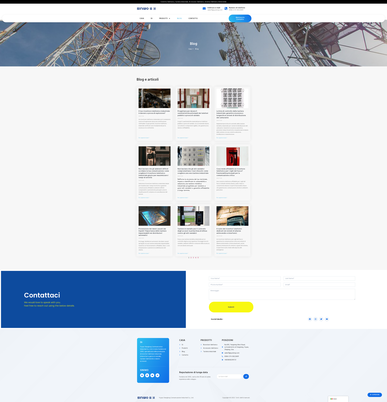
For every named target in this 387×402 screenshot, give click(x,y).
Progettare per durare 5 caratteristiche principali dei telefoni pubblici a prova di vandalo (193, 113)
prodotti (163, 18)
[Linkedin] (147, 375)
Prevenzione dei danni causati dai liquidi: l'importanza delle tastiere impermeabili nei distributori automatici (152, 232)
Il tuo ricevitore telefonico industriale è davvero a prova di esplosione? (154, 112)
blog (179, 18)
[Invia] (246, 376)
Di (151, 18)
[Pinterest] (157, 375)
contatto (193, 18)
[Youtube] (152, 375)
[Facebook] (142, 375)
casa (142, 18)
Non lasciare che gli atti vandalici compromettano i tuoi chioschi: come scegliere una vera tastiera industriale (193, 171)
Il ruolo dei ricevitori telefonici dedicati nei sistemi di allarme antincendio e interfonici (229, 231)
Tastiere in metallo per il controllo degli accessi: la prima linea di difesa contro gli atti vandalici (192, 231)
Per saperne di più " (144, 138)
